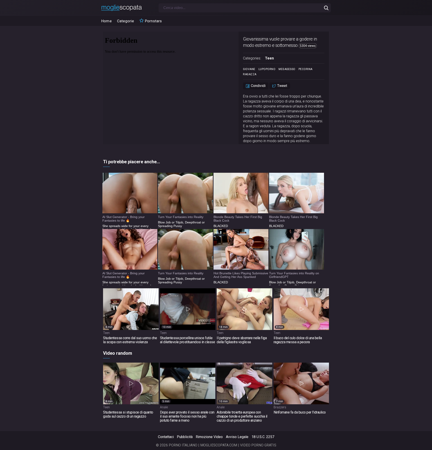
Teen (269, 58)
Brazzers (280, 407)
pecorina (306, 69)
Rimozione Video (209, 437)
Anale (164, 407)
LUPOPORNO (267, 69)
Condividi (258, 86)
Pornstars (153, 21)
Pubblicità (185, 437)
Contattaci (166, 437)
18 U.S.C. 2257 (263, 437)
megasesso (287, 69)
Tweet (281, 86)
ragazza (249, 74)
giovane (249, 69)
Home (106, 21)
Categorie (125, 21)
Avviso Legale (237, 437)
